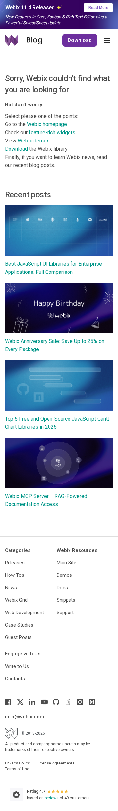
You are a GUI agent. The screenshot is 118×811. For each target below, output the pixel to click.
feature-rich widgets (52, 132)
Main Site (66, 563)
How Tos (14, 575)
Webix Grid (16, 600)
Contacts (15, 679)
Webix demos (33, 141)
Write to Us (17, 666)
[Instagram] (80, 702)
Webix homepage (47, 124)
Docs (62, 588)
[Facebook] (8, 702)
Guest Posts (18, 637)
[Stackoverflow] (68, 702)
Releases (15, 563)
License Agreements (56, 763)
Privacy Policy (17, 763)
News (11, 588)
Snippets (66, 600)
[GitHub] (56, 702)
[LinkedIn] (32, 702)
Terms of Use (17, 769)
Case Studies (19, 625)
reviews (52, 798)
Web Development (24, 612)
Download (80, 40)
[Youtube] (44, 702)
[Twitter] (20, 702)
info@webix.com (24, 717)
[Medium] (92, 702)
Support (65, 612)
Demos (64, 575)
